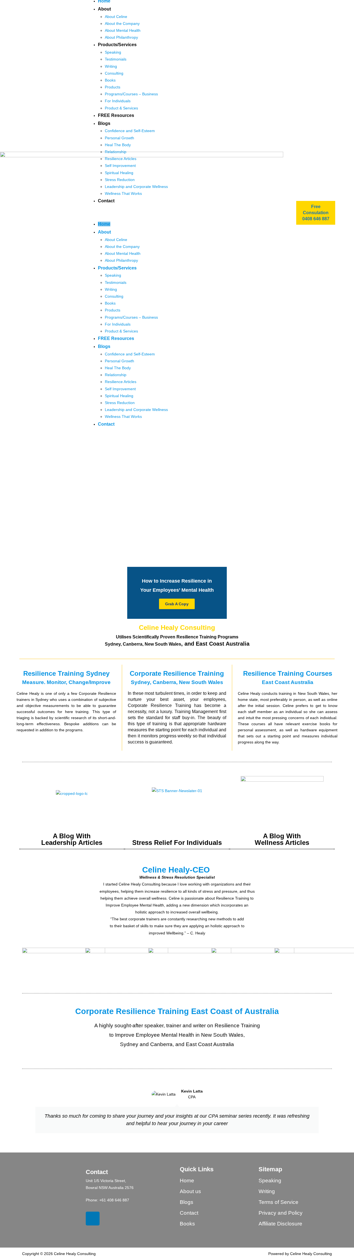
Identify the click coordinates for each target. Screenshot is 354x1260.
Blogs (104, 123)
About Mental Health (122, 30)
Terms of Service (278, 1202)
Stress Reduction (120, 179)
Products (112, 87)
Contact (106, 200)
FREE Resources (116, 115)
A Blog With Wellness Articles (282, 839)
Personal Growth (119, 138)
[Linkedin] (93, 1218)
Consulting (114, 73)
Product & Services (121, 108)
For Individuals (118, 101)
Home (104, 224)
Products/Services (117, 44)
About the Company (122, 23)
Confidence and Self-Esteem (130, 131)
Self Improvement (120, 165)
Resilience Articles (120, 158)
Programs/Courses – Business (131, 94)
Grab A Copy (177, 604)
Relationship (115, 152)
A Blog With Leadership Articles (71, 839)
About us (190, 1191)
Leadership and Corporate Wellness (136, 186)
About (104, 9)
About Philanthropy (121, 37)
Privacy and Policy (281, 1213)
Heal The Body (118, 145)
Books (110, 80)
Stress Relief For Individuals (177, 842)
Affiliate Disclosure (280, 1224)
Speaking (113, 52)
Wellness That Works (123, 193)
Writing (111, 66)
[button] (195, 212)
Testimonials (115, 59)
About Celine (116, 16)
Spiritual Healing (119, 173)
